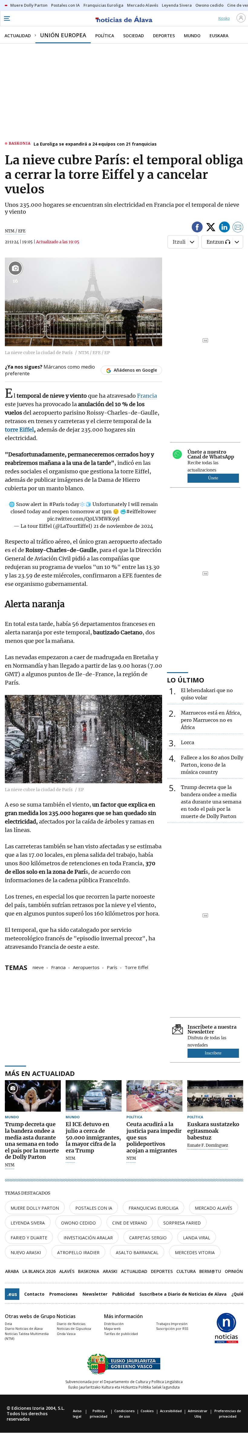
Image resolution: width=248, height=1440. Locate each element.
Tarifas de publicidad (121, 1333)
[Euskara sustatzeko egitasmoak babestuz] (215, 1096)
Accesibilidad (171, 1411)
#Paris (56, 504)
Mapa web (112, 1328)
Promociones (63, 1294)
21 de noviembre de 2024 (123, 526)
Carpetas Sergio (148, 1238)
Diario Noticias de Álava (24, 1328)
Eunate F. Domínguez (207, 1145)
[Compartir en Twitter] (210, 228)
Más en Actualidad (40, 1073)
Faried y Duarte (29, 1238)
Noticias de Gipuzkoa (74, 1328)
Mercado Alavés (213, 1208)
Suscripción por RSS (172, 1328)
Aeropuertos (86, 967)
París (112, 967)
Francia (147, 395)
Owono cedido (78, 1223)
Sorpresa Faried (182, 1223)
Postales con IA (93, 1208)
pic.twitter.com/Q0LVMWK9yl (83, 519)
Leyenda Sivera (28, 1223)
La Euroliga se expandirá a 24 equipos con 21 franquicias (95, 144)
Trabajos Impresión (172, 1323)
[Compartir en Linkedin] (224, 228)
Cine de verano (129, 1223)
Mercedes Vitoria (195, 1252)
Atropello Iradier (78, 1252)
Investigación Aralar (88, 1238)
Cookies (147, 1411)
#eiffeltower (141, 511)
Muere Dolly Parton (35, 1208)
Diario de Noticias (71, 1323)
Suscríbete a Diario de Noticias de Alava (183, 1294)
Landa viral (196, 1238)
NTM (10, 1165)
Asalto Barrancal (137, 1252)
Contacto (34, 1294)
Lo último (185, 679)
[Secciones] (6, 18)
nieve (38, 967)
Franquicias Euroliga (153, 1208)
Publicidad (123, 1294)
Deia (8, 1323)
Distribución (114, 1323)
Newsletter (95, 1294)
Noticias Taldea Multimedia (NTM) (27, 1336)
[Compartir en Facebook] (197, 228)
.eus (12, 1294)
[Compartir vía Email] (238, 228)
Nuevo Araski (26, 1252)
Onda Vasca (66, 1333)
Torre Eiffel (136, 967)
